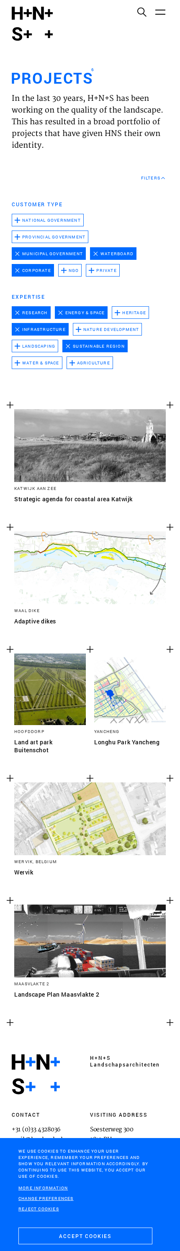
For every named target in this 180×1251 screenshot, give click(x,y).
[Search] (141, 11)
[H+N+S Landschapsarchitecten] (36, 1074)
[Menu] (160, 11)
